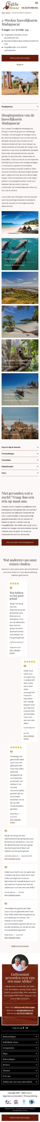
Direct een (20, 1007)
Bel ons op (20, 1013)
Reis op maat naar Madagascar (20, 542)
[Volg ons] (23, 1028)
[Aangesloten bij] (16, 1101)
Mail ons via (20, 1010)
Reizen (8, 13)
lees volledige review (15, 651)
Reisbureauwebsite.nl (28, 1109)
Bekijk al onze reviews (20, 946)
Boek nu (20, 64)
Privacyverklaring (30, 1096)
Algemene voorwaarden (12, 1096)
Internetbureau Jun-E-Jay (20, 1110)
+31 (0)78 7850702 (29, 8)
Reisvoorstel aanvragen (20, 58)
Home (3, 13)
